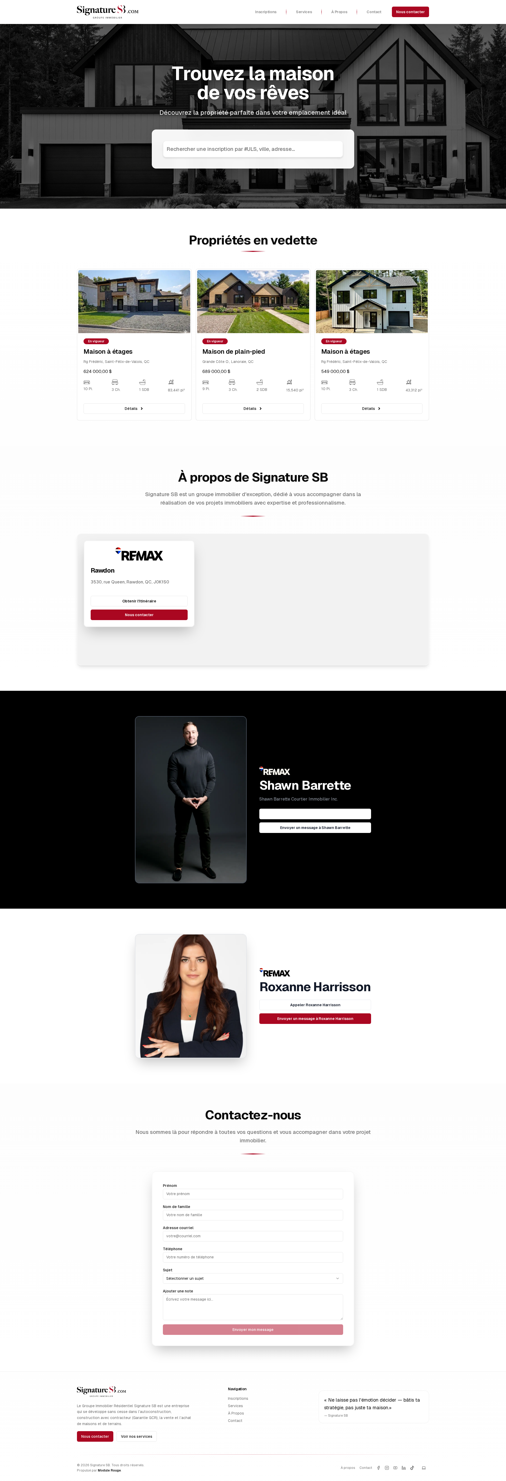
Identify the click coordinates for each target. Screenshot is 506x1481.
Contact (235, 1420)
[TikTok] (412, 1468)
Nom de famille (176, 1207)
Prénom (170, 1185)
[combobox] (253, 1278)
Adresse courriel (178, 1228)
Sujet (167, 1270)
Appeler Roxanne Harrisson (315, 1005)
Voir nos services (136, 1436)
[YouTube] (395, 1468)
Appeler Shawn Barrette (315, 814)
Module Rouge (109, 1470)
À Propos (236, 1413)
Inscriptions (238, 1398)
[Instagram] (387, 1468)
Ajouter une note (178, 1291)
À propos (348, 1468)
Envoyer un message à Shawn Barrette (315, 828)
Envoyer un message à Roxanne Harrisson (315, 1019)
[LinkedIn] (404, 1468)
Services (235, 1406)
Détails (131, 408)
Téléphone (172, 1249)
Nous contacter (410, 12)
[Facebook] (378, 1468)
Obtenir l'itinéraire (139, 601)
